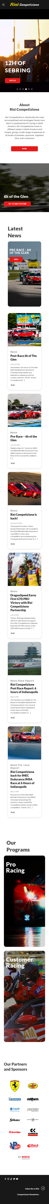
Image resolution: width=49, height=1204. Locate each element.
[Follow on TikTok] (11, 1179)
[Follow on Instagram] (8, 1179)
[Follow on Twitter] (14, 1179)
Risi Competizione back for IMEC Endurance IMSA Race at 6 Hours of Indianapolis (22, 779)
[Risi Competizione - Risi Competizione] (25, 4)
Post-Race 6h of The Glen (23, 357)
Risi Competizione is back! (23, 516)
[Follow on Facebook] (5, 1179)
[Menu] (3, 5)
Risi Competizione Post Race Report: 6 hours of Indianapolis (24, 688)
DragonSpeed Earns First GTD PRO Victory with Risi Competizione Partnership (23, 602)
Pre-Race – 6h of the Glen (23, 438)
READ (13, 385)
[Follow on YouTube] (17, 1179)
